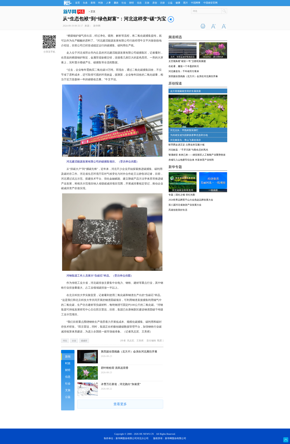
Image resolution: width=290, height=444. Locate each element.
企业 (74, 341)
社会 (124, 3)
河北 (65, 341)
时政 (100, 3)
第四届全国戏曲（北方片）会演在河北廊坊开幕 (129, 351)
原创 (154, 3)
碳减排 (84, 341)
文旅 (147, 3)
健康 (178, 3)
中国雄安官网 (210, 3)
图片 (185, 3)
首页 (77, 3)
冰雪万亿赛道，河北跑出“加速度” (121, 384)
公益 (170, 3)
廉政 (116, 3)
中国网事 (195, 3)
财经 (131, 3)
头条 (85, 3)
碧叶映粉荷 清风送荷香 (114, 367)
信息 (139, 3)
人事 (108, 3)
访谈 (162, 3)
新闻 (93, 3)
